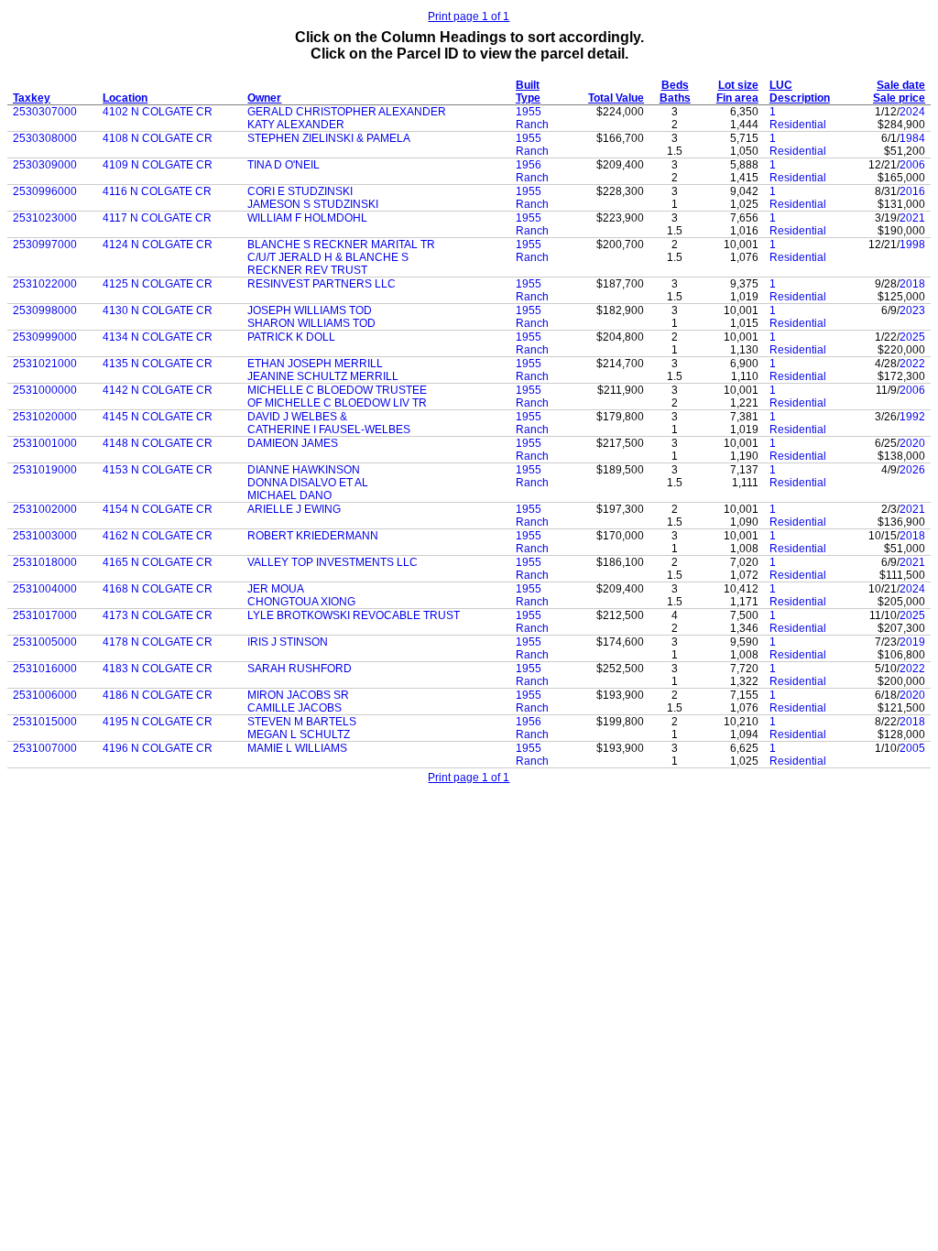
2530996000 (45, 191)
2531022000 (45, 283)
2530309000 (45, 164)
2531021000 (45, 363)
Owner (264, 98)
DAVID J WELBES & (297, 416)
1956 (528, 164)
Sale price (899, 98)
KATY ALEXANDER (295, 124)
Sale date (901, 85)
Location (125, 98)
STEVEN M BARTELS (301, 721)
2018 (912, 283)
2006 (912, 164)
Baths (675, 98)
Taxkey (31, 98)
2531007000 (45, 748)
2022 (912, 363)
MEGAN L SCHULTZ (298, 734)
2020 (912, 443)
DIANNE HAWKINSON (303, 469)
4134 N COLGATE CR (158, 337)
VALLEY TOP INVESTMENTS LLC (332, 562)
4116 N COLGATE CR (157, 191)
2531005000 (45, 642)
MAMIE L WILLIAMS (297, 748)
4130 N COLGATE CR (158, 310)
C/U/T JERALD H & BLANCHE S (328, 257)
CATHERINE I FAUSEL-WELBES (328, 429)
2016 (912, 191)
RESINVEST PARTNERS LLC (321, 283)
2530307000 (45, 111)
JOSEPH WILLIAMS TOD (309, 310)
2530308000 (45, 138)
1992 (912, 416)
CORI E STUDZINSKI (300, 191)
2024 (912, 111)
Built (528, 85)
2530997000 (45, 244)
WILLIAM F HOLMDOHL (307, 218)
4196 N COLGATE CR (158, 748)
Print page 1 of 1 (468, 16)
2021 (912, 218)
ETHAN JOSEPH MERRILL (315, 363)
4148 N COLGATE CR (158, 443)
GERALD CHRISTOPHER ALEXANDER (346, 111)
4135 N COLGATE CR (158, 363)
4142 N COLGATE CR (158, 390)
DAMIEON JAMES (292, 443)
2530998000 (45, 310)
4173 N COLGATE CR (158, 615)
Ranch (532, 124)
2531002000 (45, 509)
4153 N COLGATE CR (158, 469)
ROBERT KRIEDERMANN (312, 535)
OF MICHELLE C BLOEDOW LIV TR (337, 403)
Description (799, 98)
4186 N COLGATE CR (158, 695)
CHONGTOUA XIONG (301, 601)
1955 (528, 111)
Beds (675, 85)
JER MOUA (275, 588)
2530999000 (45, 337)
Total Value (616, 98)
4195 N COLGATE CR (158, 721)
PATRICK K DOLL (291, 337)
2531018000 (45, 562)
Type (528, 98)
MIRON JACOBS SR (298, 695)
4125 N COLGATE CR (158, 283)
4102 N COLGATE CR (158, 111)
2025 (912, 337)
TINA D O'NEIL (283, 164)
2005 (912, 748)
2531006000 (45, 695)
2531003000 (45, 535)
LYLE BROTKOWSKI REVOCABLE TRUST (353, 615)
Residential (797, 124)
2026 (912, 469)
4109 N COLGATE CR (158, 164)
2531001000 (45, 443)
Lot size (738, 85)
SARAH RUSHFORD (299, 668)
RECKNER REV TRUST (307, 270)
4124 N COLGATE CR (158, 244)
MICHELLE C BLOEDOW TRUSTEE (337, 390)
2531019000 (45, 469)
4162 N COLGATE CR (158, 535)
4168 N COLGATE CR (158, 588)
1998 (912, 244)
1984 (912, 138)
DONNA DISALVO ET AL (307, 482)
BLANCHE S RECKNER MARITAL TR (341, 244)
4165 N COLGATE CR (158, 562)
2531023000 (45, 218)
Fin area (737, 98)
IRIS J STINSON (287, 642)
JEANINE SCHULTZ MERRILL (322, 376)
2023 (912, 310)
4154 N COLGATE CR (158, 509)
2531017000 (45, 615)
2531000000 (45, 390)
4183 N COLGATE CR (158, 668)
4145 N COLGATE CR (158, 416)
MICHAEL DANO (289, 495)
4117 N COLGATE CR (157, 218)
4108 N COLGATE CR (158, 138)
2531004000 (45, 588)
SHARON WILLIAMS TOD (311, 323)
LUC (780, 85)
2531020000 (45, 416)
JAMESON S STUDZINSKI (312, 204)
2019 (912, 642)
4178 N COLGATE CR (158, 642)
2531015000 (45, 721)
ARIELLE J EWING (294, 509)
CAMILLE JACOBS (294, 708)
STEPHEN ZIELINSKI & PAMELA (328, 138)
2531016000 (45, 668)
